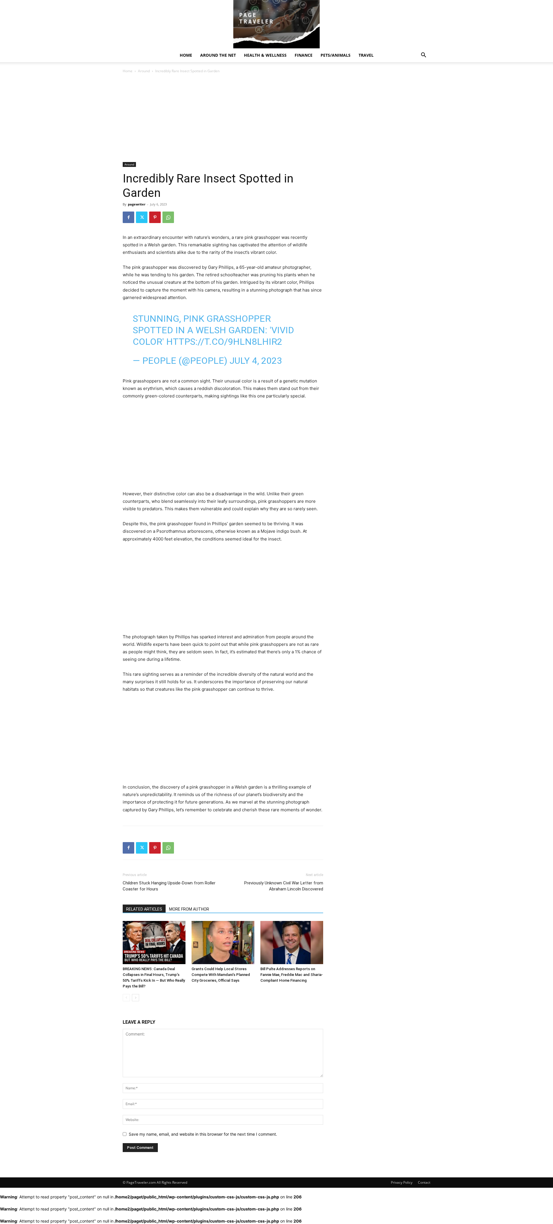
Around (144, 70)
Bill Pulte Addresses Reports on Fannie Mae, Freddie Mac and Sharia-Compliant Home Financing (291, 975)
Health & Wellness (265, 55)
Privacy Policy (401, 1182)
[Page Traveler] (276, 24)
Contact (424, 1182)
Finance (304, 55)
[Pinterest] (155, 217)
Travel (366, 55)
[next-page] (135, 997)
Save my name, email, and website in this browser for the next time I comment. (203, 1134)
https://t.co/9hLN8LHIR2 (224, 341)
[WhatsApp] (168, 217)
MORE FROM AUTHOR (189, 909)
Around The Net (218, 55)
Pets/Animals (336, 55)
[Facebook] (128, 217)
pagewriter (136, 204)
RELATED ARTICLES (144, 909)
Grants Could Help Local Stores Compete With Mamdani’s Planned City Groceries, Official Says (221, 975)
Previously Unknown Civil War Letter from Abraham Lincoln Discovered (283, 886)
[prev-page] (126, 997)
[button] (423, 55)
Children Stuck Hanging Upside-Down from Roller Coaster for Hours (169, 886)
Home (186, 55)
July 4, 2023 (256, 360)
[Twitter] (141, 217)
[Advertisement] (223, 119)
